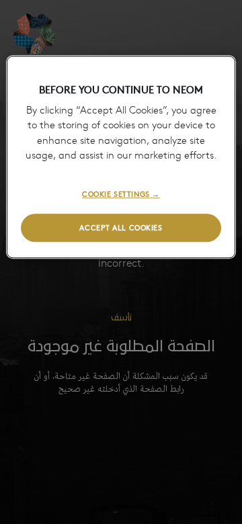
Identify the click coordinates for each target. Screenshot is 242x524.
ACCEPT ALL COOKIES (120, 227)
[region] (121, 157)
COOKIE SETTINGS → (121, 193)
